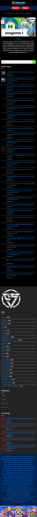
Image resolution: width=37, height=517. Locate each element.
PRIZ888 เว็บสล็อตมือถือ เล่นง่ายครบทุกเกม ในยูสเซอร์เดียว (19, 211)
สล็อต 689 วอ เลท (6, 379)
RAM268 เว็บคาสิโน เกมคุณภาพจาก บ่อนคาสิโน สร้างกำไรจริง (19, 170)
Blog (2, 327)
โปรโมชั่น (22, 504)
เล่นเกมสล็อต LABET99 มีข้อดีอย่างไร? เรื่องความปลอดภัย (20, 156)
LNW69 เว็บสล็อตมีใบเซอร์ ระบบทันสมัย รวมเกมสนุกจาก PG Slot (20, 274)
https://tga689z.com (7, 457)
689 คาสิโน (4, 321)
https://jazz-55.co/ (18, 484)
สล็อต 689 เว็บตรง (6, 383)
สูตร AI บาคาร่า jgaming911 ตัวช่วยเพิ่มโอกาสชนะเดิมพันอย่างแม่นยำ (20, 232)
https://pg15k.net (17, 462)
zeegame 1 (18, 38)
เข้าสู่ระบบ (16, 504)
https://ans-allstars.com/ (13, 472)
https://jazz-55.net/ (13, 486)
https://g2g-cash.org (18, 458)
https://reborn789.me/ (17, 478)
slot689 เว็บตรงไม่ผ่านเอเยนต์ (9, 340)
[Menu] (9, 8)
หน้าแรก (4, 504)
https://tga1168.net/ (18, 468)
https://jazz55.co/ (24, 486)
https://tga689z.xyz (29, 457)
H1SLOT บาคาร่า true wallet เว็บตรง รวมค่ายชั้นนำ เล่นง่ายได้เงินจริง (20, 184)
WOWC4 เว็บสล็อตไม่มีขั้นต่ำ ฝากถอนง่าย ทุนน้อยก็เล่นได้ (20, 239)
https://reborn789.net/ (20, 476)
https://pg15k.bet (9, 460)
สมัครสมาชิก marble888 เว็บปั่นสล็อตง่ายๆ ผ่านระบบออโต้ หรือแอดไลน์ (20, 253)
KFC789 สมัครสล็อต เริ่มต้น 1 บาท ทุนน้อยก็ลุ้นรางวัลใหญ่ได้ (19, 94)
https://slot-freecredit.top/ (18, 501)
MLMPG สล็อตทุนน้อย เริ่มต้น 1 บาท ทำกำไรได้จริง (20, 128)
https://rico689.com (7, 458)
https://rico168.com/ (7, 474)
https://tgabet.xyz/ (28, 466)
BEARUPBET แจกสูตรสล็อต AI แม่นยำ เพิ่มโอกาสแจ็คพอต (20, 218)
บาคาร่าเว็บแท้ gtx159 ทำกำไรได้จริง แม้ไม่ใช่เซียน (20, 205)
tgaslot (3, 357)
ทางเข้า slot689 (5, 363)
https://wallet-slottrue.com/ (26, 498)
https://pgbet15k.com (27, 462)
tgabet (3, 353)
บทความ (27, 504)
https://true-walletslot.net (26, 480)
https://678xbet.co (29, 470)
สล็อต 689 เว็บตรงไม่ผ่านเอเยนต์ (10, 386)
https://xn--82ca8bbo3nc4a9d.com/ (25, 490)
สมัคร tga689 (5, 376)
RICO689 (4, 330)
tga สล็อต (4, 343)
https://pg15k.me (18, 460)
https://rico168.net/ (25, 472)
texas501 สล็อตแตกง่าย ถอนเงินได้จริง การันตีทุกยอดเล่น (20, 122)
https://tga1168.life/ (7, 470)
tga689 (3, 347)
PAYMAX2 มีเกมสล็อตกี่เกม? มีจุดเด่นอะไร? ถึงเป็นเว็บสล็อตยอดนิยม (20, 163)
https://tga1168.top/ (29, 468)
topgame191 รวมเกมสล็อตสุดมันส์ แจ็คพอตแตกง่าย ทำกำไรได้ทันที (20, 142)
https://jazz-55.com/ (29, 484)
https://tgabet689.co (24, 496)
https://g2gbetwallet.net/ (8, 490)
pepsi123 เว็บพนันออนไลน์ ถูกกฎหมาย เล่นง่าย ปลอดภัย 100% (19, 149)
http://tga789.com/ (8, 468)
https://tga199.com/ (8, 476)
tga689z (3, 350)
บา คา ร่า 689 (5, 370)
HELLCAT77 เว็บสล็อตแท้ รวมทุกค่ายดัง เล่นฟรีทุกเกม (20, 260)
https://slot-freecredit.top (11, 482)
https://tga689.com (25, 492)
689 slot (3, 317)
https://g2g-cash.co (29, 458)
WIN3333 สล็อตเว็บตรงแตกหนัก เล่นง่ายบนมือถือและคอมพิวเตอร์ (20, 101)
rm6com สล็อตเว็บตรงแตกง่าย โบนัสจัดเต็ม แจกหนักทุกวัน (20, 135)
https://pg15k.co (8, 462)
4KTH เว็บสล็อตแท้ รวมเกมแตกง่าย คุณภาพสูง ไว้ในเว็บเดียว (20, 177)
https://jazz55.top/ (7, 484)
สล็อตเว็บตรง (5, 403)
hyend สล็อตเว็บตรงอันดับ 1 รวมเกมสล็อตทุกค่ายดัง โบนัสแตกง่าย (20, 108)
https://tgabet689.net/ (13, 496)
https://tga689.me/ (12, 494)
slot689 (3, 334)
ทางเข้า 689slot (5, 360)
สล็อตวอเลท (4, 407)
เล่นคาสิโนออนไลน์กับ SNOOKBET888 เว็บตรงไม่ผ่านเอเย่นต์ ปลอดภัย (20, 225)
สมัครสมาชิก (10, 504)
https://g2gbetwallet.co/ (13, 492)
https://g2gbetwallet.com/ (26, 488)
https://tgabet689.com (24, 494)
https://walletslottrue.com (11, 480)
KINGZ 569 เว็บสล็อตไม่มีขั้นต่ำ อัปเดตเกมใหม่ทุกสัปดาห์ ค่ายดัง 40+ (20, 79)
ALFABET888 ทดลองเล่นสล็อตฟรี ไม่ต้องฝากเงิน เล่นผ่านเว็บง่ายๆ (20, 246)
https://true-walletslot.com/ (26, 500)
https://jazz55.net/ (28, 478)
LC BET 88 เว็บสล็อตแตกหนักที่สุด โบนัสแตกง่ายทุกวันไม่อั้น (20, 72)
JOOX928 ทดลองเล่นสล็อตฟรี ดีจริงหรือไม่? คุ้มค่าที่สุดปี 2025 (20, 115)
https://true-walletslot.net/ (10, 500)
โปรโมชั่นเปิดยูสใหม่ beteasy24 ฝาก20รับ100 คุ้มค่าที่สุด (20, 267)
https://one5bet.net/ (18, 474)
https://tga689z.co (19, 457)
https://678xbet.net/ (18, 470)
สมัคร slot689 (5, 373)
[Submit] (34, 62)
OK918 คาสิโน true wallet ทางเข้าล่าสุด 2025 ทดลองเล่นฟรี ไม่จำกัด (19, 191)
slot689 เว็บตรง (5, 337)
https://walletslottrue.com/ (10, 498)
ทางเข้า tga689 (5, 366)
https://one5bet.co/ (30, 474)
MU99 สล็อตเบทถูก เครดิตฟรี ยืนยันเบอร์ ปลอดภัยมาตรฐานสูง (20, 87)
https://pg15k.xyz (28, 460)
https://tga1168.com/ (17, 466)
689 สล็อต (4, 324)
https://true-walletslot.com (25, 482)
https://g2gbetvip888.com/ (11, 488)
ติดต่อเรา (32, 504)
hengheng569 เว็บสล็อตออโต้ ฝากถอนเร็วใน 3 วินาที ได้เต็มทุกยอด (19, 198)
